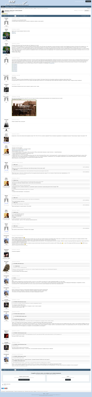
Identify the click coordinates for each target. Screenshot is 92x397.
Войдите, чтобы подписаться (79, 10)
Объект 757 (13, 32)
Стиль (47, 393)
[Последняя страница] (26, 16)
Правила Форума (13, 6)
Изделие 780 (14, 33)
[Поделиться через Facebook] (2, 388)
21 (13, 369)
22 (15, 369)
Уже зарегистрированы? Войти (79, 1)
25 (20, 369)
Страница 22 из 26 (30, 15)
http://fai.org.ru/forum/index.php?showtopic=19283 (19, 149)
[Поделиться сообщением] (89, 18)
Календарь (7, 6)
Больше (88, 8)
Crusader (21, 313)
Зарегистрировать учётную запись (24, 379)
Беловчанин (22, 301)
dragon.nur (22, 356)
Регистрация (88, 1)
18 (8, 369)
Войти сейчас (68, 379)
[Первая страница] (2, 16)
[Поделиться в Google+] (5, 388)
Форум (3, 6)
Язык (44, 393)
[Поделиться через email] (6, 388)
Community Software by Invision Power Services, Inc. (46, 395)
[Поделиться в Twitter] (3, 388)
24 (18, 369)
